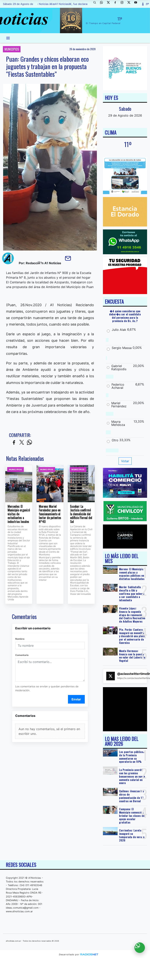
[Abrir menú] (8, 38)
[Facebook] (116, 4)
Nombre (19, 638)
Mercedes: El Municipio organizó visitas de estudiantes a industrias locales (19, 514)
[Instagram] (123, 4)
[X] (109, 4)
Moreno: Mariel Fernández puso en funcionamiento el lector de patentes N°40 (50, 514)
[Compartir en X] (22, 442)
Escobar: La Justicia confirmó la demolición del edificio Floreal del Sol (81, 514)
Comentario (22, 655)
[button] (96, 4)
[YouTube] (137, 4)
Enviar (76, 699)
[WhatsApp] (103, 4)
